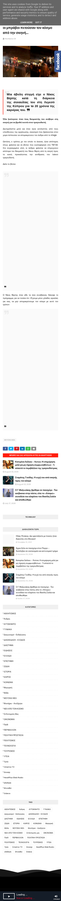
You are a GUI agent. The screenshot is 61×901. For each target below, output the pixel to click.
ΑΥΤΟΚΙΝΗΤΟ (10, 624)
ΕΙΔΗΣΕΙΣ (8, 650)
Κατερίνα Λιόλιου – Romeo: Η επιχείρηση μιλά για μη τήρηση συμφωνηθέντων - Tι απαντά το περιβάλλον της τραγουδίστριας (36, 465)
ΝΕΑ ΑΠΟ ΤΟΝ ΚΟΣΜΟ (14, 708)
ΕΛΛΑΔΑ (7, 656)
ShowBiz (7, 788)
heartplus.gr (10, 38)
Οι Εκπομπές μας (11, 714)
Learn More (26, 22)
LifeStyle (7, 782)
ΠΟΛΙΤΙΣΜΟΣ (9, 740)
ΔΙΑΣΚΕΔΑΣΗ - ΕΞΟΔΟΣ (14, 640)
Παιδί (6, 724)
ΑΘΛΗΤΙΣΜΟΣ (10, 613)
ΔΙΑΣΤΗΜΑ (8, 645)
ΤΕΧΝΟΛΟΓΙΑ (10, 745)
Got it (38, 22)
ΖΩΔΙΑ (7, 666)
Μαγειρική (8, 687)
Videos (7, 793)
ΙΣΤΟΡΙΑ (7, 671)
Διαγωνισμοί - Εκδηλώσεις (15, 634)
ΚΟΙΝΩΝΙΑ (8, 682)
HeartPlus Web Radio (13, 777)
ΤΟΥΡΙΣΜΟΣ (9, 751)
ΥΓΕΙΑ (6, 756)
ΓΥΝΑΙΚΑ (8, 629)
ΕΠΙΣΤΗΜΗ (8, 661)
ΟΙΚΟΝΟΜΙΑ (9, 719)
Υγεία (6, 761)
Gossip (7, 772)
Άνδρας (7, 618)
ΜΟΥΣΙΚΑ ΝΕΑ (9, 440)
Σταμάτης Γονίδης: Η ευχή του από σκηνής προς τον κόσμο (36, 479)
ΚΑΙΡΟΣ (7, 677)
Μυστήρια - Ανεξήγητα (13, 703)
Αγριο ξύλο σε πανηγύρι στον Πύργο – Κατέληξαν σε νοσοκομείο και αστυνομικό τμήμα (37, 549)
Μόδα (6, 693)
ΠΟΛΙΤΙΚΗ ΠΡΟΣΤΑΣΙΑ (13, 735)
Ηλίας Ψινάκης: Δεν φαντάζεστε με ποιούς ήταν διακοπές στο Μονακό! (36, 537)
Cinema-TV (9, 767)
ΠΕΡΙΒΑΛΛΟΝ (10, 730)
